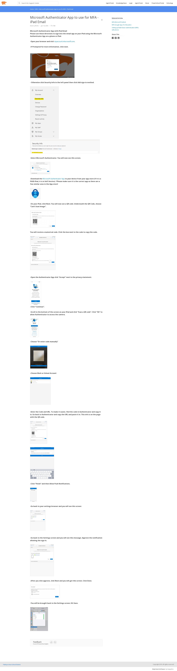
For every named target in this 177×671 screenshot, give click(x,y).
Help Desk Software (158, 669)
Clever (147, 3)
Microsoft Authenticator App (54, 179)
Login (130, 3)
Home (32, 9)
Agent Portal (110, 3)
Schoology (169, 3)
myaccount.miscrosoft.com (64, 41)
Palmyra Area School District (11, 664)
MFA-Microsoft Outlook (119, 22)
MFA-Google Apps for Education (121, 25)
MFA (36, 9)
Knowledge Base (121, 3)
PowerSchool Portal (158, 3)
